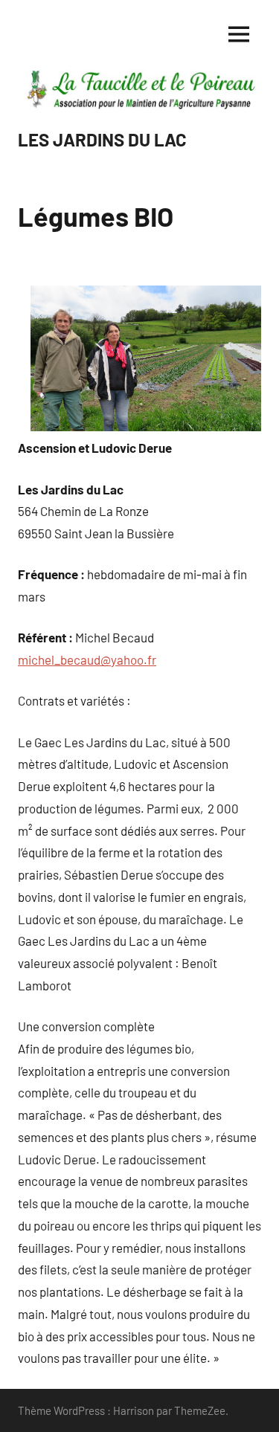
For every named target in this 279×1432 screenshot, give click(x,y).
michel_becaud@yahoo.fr (87, 659)
